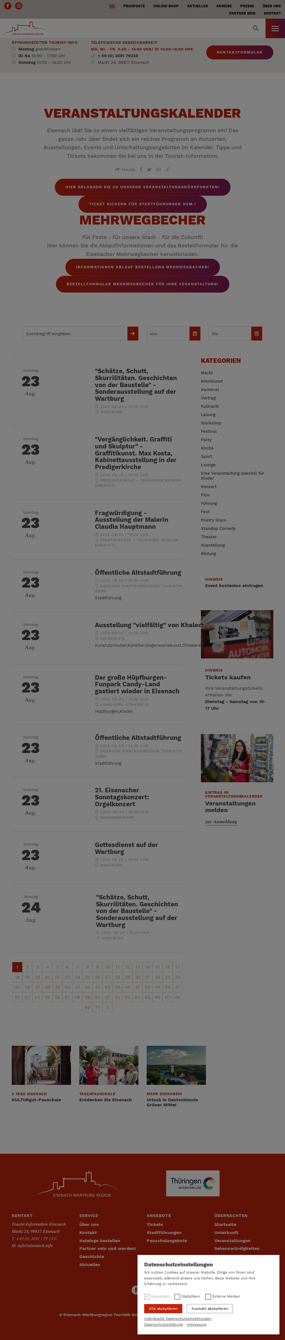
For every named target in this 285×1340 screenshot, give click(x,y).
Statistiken (190, 1296)
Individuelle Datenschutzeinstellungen (178, 1319)
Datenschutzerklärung (163, 1324)
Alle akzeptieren (163, 1309)
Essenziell (160, 1296)
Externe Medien (226, 1296)
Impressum (197, 1324)
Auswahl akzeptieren (209, 1309)
